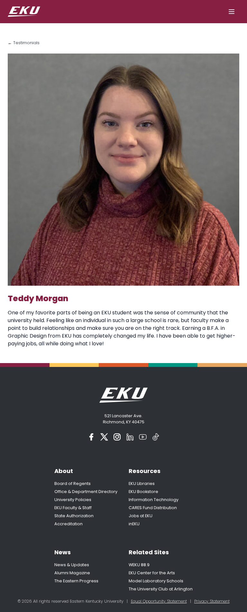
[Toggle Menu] (231, 11)
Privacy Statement (212, 601)
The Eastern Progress (76, 581)
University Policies (72, 499)
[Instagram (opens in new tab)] (117, 437)
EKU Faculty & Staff (73, 507)
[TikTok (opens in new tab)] (156, 437)
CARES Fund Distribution (153, 507)
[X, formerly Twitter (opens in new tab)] (104, 437)
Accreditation (68, 524)
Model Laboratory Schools (156, 581)
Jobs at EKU (140, 515)
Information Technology (153, 499)
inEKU (134, 524)
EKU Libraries (142, 483)
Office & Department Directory (85, 491)
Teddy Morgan (38, 298)
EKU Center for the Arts (152, 573)
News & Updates (71, 565)
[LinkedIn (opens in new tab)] (130, 437)
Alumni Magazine (72, 573)
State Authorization (74, 515)
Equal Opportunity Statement (159, 601)
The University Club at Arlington (161, 589)
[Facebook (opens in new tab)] (91, 437)
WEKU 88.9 (139, 565)
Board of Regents (72, 483)
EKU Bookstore (143, 491)
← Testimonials (24, 42)
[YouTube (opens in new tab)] (143, 437)
